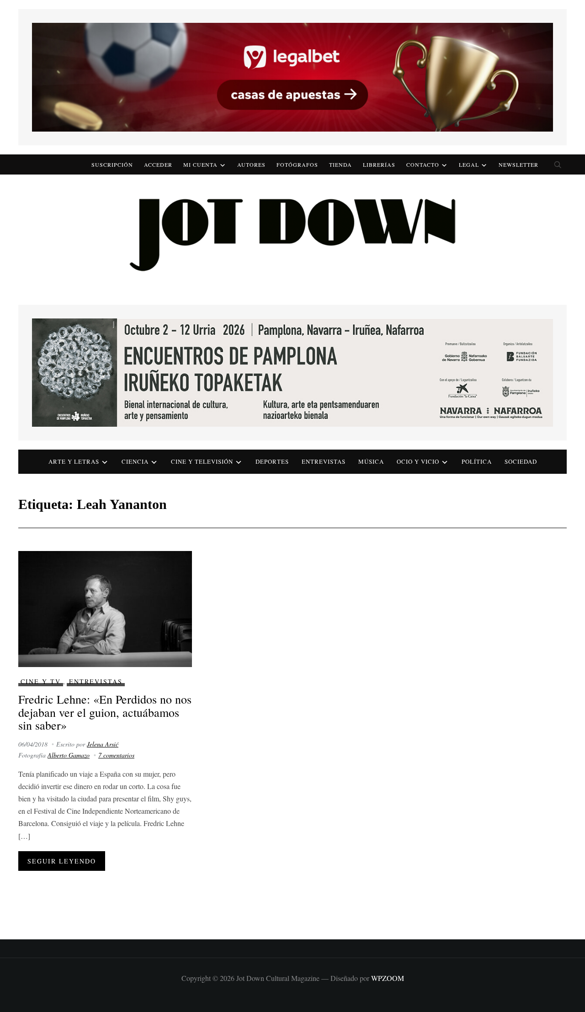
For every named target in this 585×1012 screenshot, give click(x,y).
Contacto (422, 164)
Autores (251, 164)
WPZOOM (387, 978)
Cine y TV (41, 681)
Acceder (158, 164)
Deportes (272, 461)
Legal (469, 164)
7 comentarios (116, 755)
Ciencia (135, 461)
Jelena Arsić (102, 744)
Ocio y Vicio (418, 461)
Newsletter (518, 164)
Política (477, 461)
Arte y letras (73, 461)
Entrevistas (324, 461)
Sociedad (521, 461)
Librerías (379, 164)
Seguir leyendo (61, 861)
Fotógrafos (297, 164)
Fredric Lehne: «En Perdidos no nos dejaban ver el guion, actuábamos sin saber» (104, 712)
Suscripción (112, 164)
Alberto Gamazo (69, 755)
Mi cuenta (200, 164)
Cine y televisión (202, 461)
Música (371, 461)
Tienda (340, 164)
